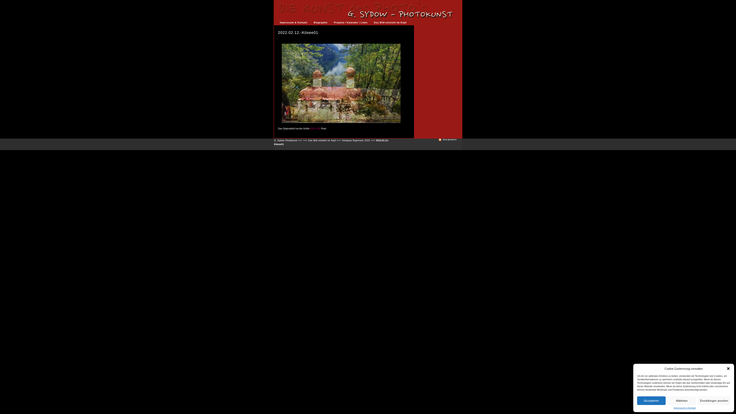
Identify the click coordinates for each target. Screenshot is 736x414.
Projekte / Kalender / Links (351, 22)
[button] (728, 368)
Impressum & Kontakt (685, 408)
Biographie (321, 22)
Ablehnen (682, 400)
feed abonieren (450, 140)
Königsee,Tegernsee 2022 (356, 140)
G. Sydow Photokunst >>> (288, 140)
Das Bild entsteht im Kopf (390, 22)
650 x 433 (315, 128)
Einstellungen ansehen (714, 400)
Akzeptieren (651, 400)
